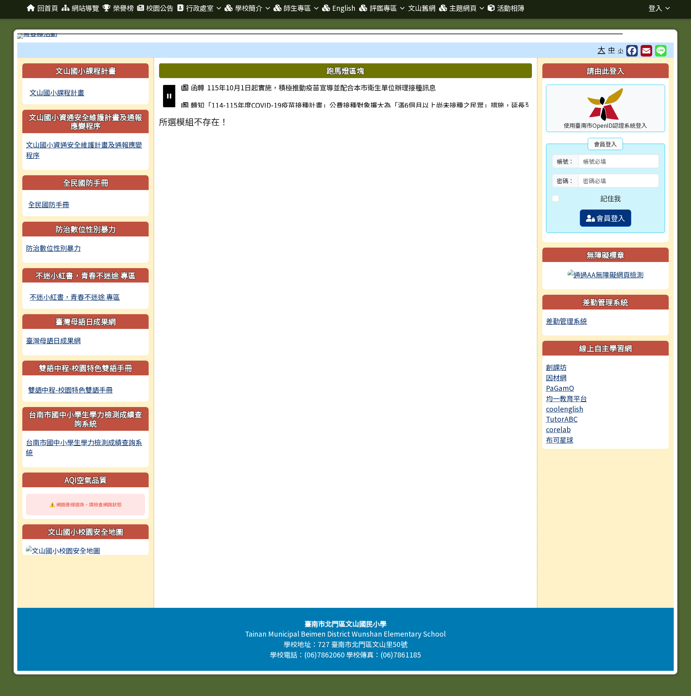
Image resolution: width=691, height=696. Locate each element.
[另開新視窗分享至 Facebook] (632, 51)
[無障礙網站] (605, 273)
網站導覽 (85, 8)
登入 (655, 8)
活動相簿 (510, 8)
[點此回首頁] (345, 36)
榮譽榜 (123, 8)
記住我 (610, 198)
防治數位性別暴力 (53, 248)
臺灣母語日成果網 (53, 340)
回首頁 (47, 8)
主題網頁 (463, 8)
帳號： (565, 161)
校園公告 (159, 8)
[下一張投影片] (656, 37)
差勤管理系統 (566, 321)
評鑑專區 (383, 8)
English (344, 8)
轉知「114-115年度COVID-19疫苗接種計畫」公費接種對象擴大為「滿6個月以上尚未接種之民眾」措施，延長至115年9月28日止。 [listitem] (356, 104)
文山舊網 (421, 8)
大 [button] (601, 49)
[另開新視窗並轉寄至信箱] (646, 51)
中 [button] (611, 50)
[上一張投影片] (35, 37)
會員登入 (610, 218)
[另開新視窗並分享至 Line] (661, 51)
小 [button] (620, 50)
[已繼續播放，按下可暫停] (169, 96)
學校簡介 (248, 8)
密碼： (565, 180)
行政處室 (199, 8)
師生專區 (297, 8)
